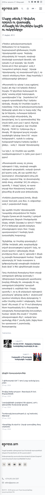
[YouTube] (35, 2)
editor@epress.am (12, 483)
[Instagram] (41, 2)
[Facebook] (32, 2)
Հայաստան (6, 333)
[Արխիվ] (27, 9)
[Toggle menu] (40, 9)
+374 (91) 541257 (12, 479)
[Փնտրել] (22, 9)
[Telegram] (38, 2)
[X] (29, 2)
